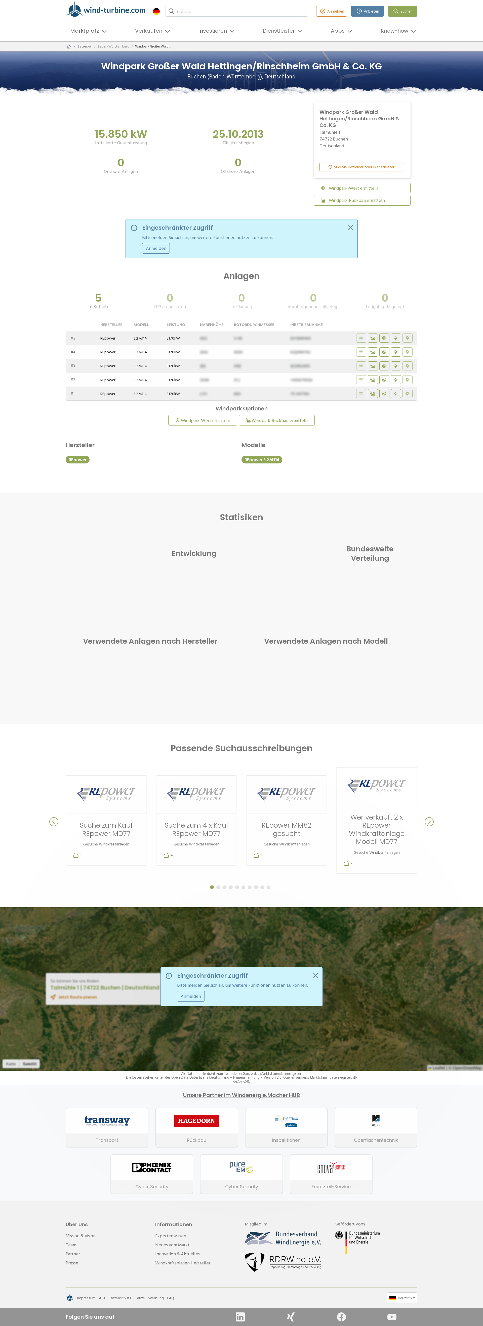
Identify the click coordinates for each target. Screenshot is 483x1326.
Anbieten (371, 11)
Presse (72, 1263)
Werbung (156, 1297)
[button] (156, 11)
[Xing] (290, 1316)
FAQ (170, 1297)
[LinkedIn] (240, 1316)
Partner (73, 1254)
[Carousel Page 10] (268, 887)
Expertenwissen (170, 1236)
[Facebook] (341, 1316)
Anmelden (335, 11)
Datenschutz (121, 1297)
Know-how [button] (394, 30)
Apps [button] (338, 30)
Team (71, 1245)
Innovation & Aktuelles (177, 1254)
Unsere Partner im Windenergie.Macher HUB (241, 1095)
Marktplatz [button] (84, 30)
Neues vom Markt (172, 1245)
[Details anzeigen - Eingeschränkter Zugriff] (361, 338)
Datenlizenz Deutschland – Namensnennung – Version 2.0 (235, 1077)
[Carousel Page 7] (250, 887)
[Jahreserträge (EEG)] (396, 338)
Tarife (140, 1297)
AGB (102, 1297)
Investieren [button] (212, 30)
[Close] (350, 227)
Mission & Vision (81, 1236)
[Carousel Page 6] (243, 887)
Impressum (86, 1297)
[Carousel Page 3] (224, 887)
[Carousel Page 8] (256, 887)
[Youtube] (391, 1316)
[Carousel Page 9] (262, 887)
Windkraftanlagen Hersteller (182, 1263)
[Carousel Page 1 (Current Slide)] (212, 887)
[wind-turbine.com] (69, 46)
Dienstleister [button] (279, 30)
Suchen (406, 11)
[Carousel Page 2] (218, 887)
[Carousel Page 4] (231, 887)
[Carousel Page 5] (237, 887)
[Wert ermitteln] (384, 338)
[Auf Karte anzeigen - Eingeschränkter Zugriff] (408, 338)
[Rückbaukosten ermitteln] (373, 338)
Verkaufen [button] (148, 30)
